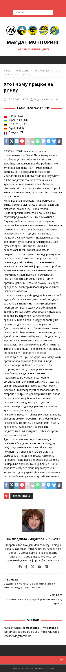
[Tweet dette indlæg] (11, 141)
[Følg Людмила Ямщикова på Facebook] (25, 567)
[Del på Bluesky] (53, 141)
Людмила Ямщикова (46, 99)
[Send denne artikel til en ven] (27, 141)
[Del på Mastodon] (43, 141)
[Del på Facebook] (6, 141)
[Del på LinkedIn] (17, 141)
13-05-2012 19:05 (17, 99)
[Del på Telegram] (48, 141)
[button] (61, 4)
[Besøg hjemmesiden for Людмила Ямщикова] (20, 567)
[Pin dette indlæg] (22, 141)
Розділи (22, 70)
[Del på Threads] (59, 141)
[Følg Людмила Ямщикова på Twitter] (31, 567)
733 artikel (54, 539)
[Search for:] (33, 12)
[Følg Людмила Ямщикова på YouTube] (38, 567)
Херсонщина (21, 496)
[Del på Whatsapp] (38, 141)
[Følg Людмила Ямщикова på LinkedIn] (45, 567)
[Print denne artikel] (32, 141)
